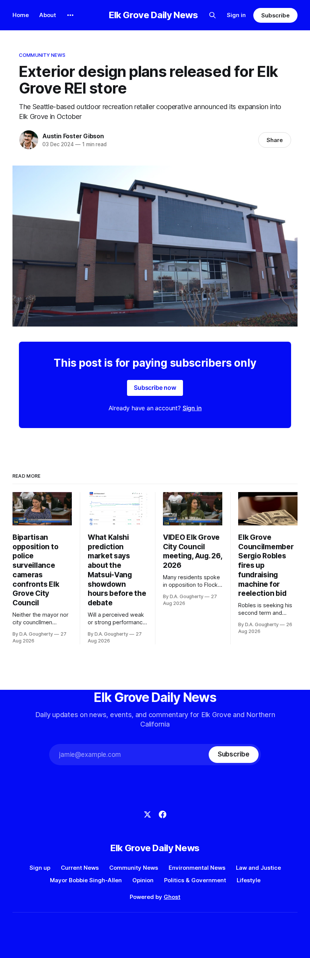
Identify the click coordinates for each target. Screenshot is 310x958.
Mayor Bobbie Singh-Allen (86, 880)
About (47, 15)
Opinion (142, 880)
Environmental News (197, 867)
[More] (70, 15)
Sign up (39, 867)
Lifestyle (248, 880)
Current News (80, 867)
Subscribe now (155, 387)
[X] (147, 814)
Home (20, 15)
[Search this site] (212, 15)
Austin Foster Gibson (73, 136)
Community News (42, 55)
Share (275, 140)
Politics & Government (195, 880)
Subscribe (275, 15)
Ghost (172, 896)
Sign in (236, 15)
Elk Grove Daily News (153, 15)
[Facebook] (162, 814)
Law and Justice (258, 867)
